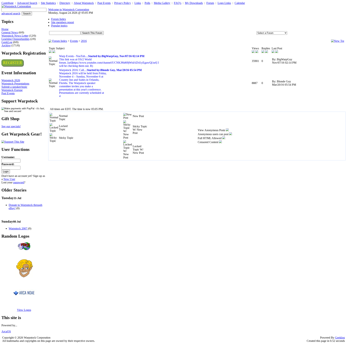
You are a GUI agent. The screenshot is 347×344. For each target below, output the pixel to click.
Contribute (7, 3)
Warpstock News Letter (14, 35)
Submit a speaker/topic (14, 86)
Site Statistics (48, 3)
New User (9, 179)
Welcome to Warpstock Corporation (68, 9)
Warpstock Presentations (15, 83)
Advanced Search (27, 3)
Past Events (104, 3)
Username (7, 157)
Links (137, 3)
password (18, 182)
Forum (210, 3)
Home (4, 29)
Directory (64, 3)
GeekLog (6, 42)
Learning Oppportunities (15, 38)
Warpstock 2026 (10, 80)
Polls (147, 3)
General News (9, 32)
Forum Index (59, 40)
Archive (6, 45)
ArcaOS (6, 331)
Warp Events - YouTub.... (109, 61)
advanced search (10, 13)
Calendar (240, 3)
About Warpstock (84, 3)
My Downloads (194, 3)
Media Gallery (162, 3)
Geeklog (340, 337)
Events (74, 40)
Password (7, 164)
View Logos (24, 309)
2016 (84, 40)
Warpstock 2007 (18, 228)
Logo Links (224, 3)
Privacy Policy (122, 3)
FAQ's (177, 3)
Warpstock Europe (12, 90)
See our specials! (11, 126)
